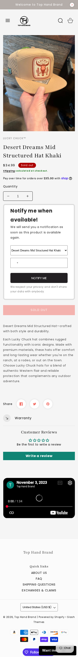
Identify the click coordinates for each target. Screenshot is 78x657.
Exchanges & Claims (39, 590)
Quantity (10, 186)
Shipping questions (39, 584)
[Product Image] (39, 83)
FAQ (39, 579)
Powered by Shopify (52, 617)
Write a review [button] (39, 455)
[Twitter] (34, 404)
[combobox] (15, 263)
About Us (39, 573)
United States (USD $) (37, 607)
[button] (7, 20)
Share (7, 404)
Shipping (9, 170)
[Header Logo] (34, 20)
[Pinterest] (47, 404)
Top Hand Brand (25, 617)
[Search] (60, 20)
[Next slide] (72, 5)
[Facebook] (21, 404)
